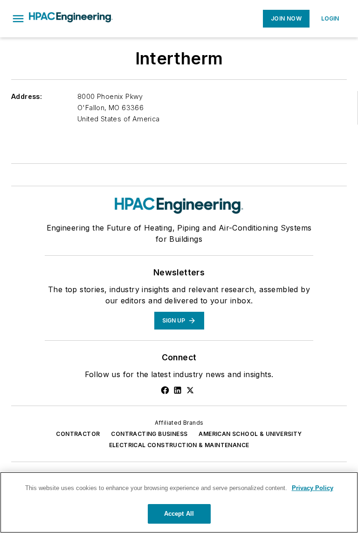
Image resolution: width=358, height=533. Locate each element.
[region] (179, 502)
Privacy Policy (312, 487)
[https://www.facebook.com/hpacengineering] (165, 390)
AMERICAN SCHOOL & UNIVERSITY (250, 433)
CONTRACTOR (78, 433)
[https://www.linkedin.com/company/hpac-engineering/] (177, 390)
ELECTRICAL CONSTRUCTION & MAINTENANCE (179, 445)
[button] (18, 19)
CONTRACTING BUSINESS (149, 433)
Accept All (179, 513)
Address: (26, 96)
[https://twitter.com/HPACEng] (190, 390)
